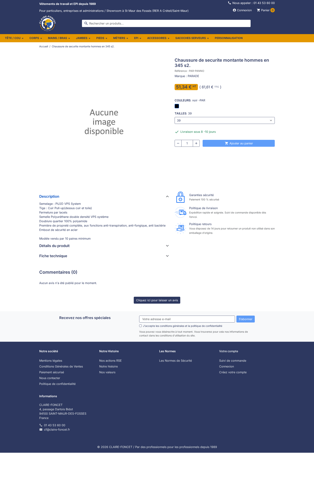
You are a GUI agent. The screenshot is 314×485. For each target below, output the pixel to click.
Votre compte (228, 351)
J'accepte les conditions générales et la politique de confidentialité (182, 325)
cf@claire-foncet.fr (57, 429)
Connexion (226, 366)
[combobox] (166, 23)
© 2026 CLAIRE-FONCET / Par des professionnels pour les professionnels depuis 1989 (157, 447)
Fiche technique (53, 256)
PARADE (193, 76)
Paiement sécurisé (51, 372)
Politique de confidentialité (57, 384)
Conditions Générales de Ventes (61, 366)
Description (49, 196)
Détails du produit (54, 246)
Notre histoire (108, 366)
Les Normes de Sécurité (175, 360)
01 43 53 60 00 (54, 425)
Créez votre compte (233, 372)
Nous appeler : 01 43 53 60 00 (253, 3)
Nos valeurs (107, 372)
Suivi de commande (232, 360)
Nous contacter (49, 378)
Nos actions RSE (110, 360)
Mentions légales (50, 360)
